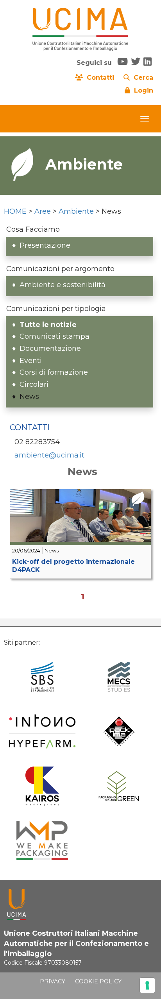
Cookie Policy (98, 981)
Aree (42, 211)
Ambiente (76, 211)
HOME (15, 211)
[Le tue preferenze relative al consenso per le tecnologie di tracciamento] (147, 985)
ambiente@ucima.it (49, 455)
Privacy (52, 981)
